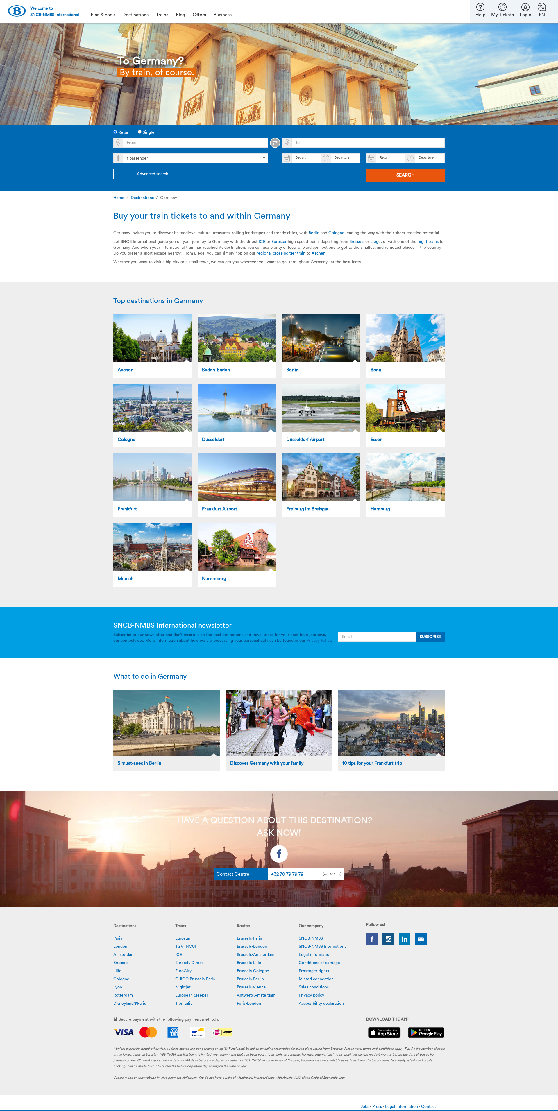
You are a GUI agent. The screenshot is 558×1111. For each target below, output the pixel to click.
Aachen (319, 253)
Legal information (315, 955)
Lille (117, 971)
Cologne (336, 233)
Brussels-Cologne (253, 971)
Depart (301, 157)
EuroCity (183, 971)
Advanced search (152, 174)
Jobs (365, 1107)
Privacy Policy (319, 641)
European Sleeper (191, 995)
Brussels (357, 242)
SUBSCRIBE (430, 637)
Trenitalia (183, 1003)
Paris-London (249, 1003)
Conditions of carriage (319, 963)
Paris (117, 938)
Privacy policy (311, 995)
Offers (199, 14)
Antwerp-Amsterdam (256, 995)
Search (405, 175)
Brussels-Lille (249, 963)
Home (118, 198)
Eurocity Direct (189, 963)
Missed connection (316, 979)
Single (148, 132)
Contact (428, 1107)
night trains (428, 242)
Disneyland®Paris (129, 1003)
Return (124, 132)
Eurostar (279, 242)
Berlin (315, 233)
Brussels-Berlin (250, 979)
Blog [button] (180, 14)
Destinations (142, 198)
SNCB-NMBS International (323, 947)
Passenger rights (314, 971)
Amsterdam (124, 955)
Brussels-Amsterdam (255, 955)
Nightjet (183, 987)
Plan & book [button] (103, 14)
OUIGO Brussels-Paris (195, 979)
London (120, 947)
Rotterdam (123, 995)
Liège (375, 242)
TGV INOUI (185, 947)
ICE (262, 242)
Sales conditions (314, 987)
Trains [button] (162, 14)
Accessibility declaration (321, 1003)
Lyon (117, 987)
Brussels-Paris (249, 938)
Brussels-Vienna (251, 987)
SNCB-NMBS (311, 938)
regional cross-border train (281, 253)
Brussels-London (252, 947)
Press (377, 1107)
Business (223, 14)
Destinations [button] (135, 14)
